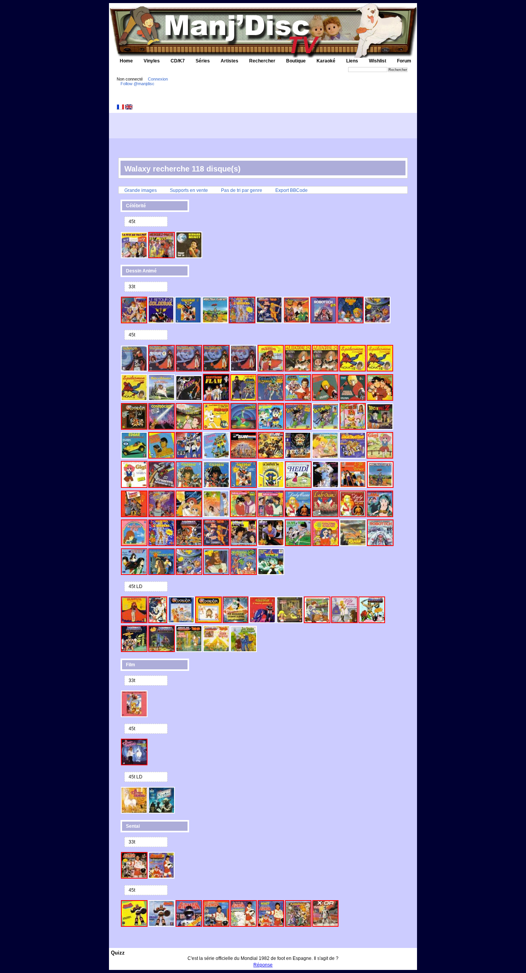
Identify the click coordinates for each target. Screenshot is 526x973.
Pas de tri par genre (241, 190)
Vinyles (152, 61)
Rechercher (262, 61)
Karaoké (326, 61)
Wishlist (377, 61)
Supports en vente (189, 190)
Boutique (296, 61)
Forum (404, 61)
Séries (203, 61)
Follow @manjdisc (137, 83)
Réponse (263, 965)
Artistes (229, 61)
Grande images (140, 190)
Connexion (158, 79)
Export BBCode (291, 190)
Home (126, 61)
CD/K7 (178, 61)
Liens (352, 61)
